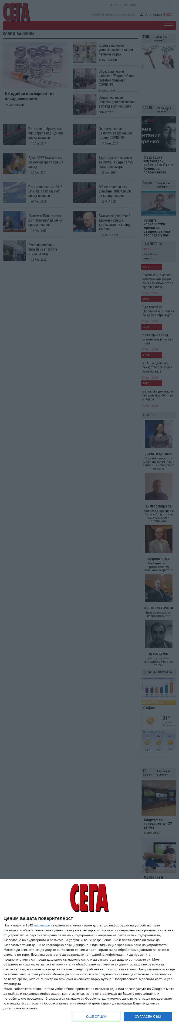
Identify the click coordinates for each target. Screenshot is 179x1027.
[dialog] (89, 953)
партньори (42, 925)
